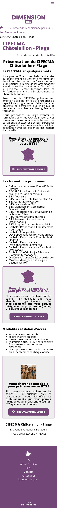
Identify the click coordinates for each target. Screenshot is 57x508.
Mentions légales (28, 479)
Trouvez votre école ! (31, 169)
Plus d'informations (28, 503)
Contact (28, 472)
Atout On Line (28, 464)
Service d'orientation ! (29, 316)
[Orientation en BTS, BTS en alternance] (1, 28)
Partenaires (28, 475)
